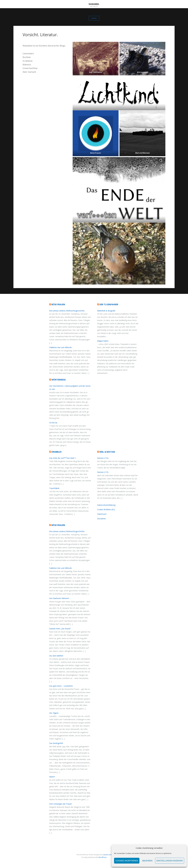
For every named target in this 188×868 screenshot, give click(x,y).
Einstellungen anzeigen (170, 861)
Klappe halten (102, 341)
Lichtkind (119, 107)
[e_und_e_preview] (142, 133)
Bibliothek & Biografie (106, 310)
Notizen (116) (102, 458)
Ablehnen (147, 861)
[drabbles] (119, 190)
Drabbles (57, 451)
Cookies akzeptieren (126, 861)
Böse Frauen (58, 304)
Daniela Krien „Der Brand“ (60, 628)
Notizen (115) (102, 472)
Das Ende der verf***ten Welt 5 (62, 458)
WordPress (102, 857)
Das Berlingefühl (56, 743)
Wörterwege (59, 379)
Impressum (102, 514)
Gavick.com (107, 855)
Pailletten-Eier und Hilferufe (60, 347)
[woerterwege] (142, 58)
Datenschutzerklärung (106, 505)
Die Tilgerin (54, 713)
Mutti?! (52, 777)
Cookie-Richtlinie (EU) (106, 509)
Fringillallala (119, 281)
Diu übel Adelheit (56, 655)
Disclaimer (101, 518)
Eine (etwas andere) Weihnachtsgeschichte (67, 310)
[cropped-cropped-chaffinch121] (119, 254)
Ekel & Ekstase (107, 451)
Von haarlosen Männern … (60, 598)
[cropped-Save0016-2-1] (96, 58)
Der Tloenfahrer (108, 304)
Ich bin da (53, 422)
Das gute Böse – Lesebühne (61, 686)
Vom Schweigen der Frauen (60, 804)
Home (94, 18)
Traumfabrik (54, 488)
